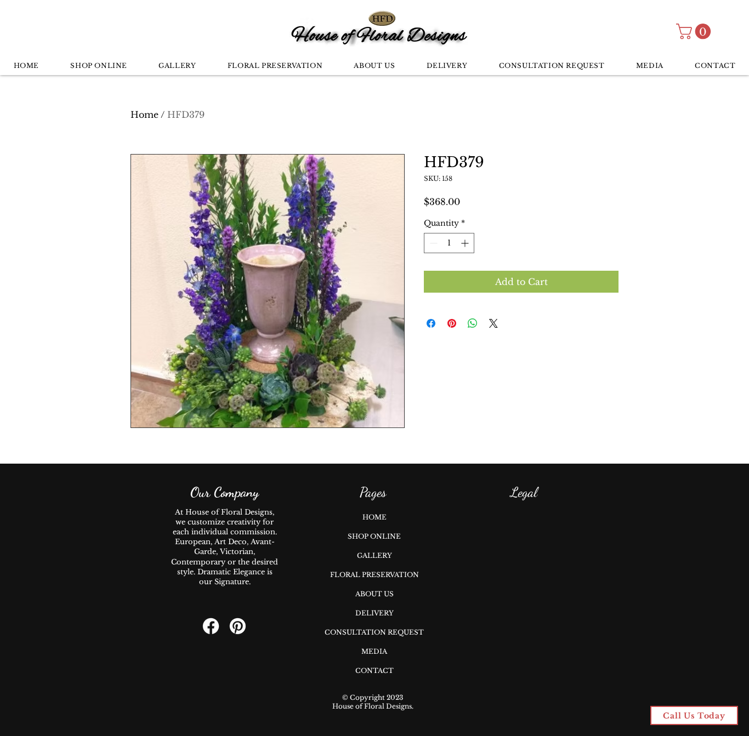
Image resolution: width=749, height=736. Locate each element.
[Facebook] (211, 626)
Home (144, 114)
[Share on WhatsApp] (472, 323)
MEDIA (374, 651)
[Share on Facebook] (431, 323)
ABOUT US (374, 594)
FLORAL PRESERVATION (374, 574)
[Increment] (466, 243)
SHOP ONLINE (374, 536)
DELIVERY (374, 613)
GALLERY (374, 555)
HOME (374, 517)
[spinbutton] (449, 243)
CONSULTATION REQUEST (374, 632)
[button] (695, 31)
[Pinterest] (237, 626)
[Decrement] (432, 243)
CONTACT (374, 670)
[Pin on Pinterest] (451, 323)
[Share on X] (493, 323)
